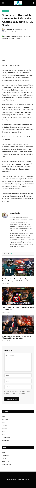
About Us (4, 452)
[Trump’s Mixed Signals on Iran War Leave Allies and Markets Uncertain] (18, 324)
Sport (3, 434)
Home (3, 416)
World (3, 422)
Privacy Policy (6, 461)
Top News (5, 10)
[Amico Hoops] (18, 3)
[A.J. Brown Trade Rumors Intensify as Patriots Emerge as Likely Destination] (18, 267)
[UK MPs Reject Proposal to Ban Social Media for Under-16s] (18, 296)
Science (4, 428)
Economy (4, 425)
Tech (3, 431)
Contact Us (5, 440)
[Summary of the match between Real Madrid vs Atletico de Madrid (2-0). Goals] (18, 45)
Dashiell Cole (10, 29)
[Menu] (3, 3)
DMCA (4, 458)
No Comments (7, 31)
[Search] (33, 3)
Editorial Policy (6, 464)
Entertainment (6, 437)
